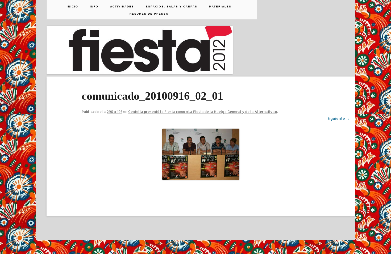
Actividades (122, 6)
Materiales (220, 6)
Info (94, 6)
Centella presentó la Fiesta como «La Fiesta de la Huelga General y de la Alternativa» (202, 111)
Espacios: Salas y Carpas (171, 6)
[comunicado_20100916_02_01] (201, 154)
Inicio (72, 6)
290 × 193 (114, 111)
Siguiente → (338, 118)
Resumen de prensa (149, 13)
